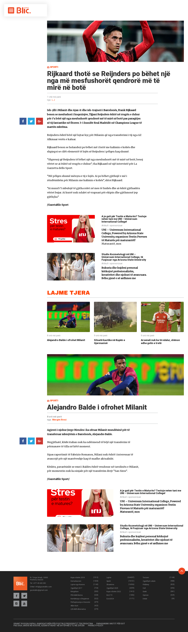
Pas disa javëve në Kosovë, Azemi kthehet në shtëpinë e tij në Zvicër (49, 625)
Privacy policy (95, 625)
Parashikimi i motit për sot (110, 624)
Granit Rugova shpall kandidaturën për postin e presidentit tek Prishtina (53, 624)
